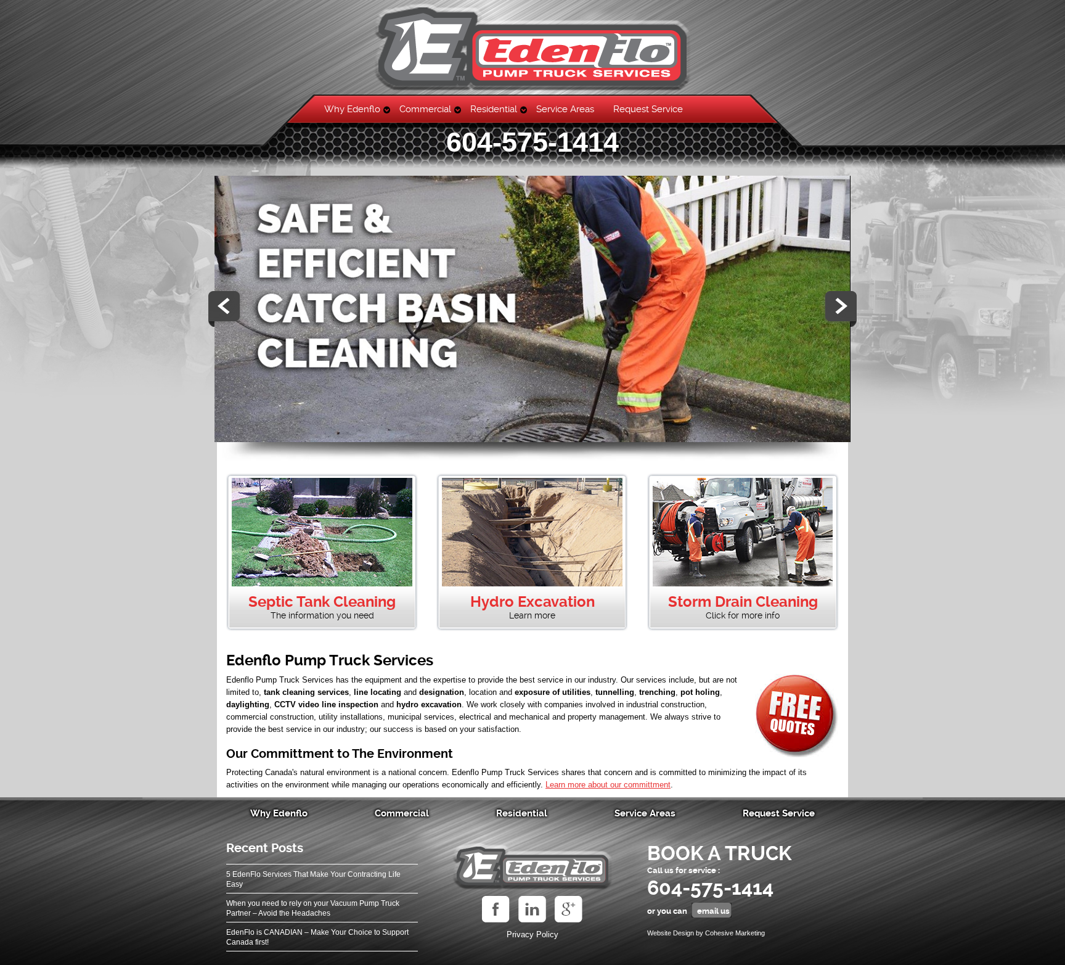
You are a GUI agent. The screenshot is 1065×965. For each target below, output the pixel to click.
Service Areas (565, 109)
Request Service (648, 109)
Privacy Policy (532, 934)
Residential (493, 109)
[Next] (839, 309)
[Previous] (225, 309)
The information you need (322, 615)
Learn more (532, 615)
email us (713, 911)
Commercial (425, 109)
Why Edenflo (352, 109)
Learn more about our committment (608, 784)
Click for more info (743, 615)
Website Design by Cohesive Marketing (706, 933)
